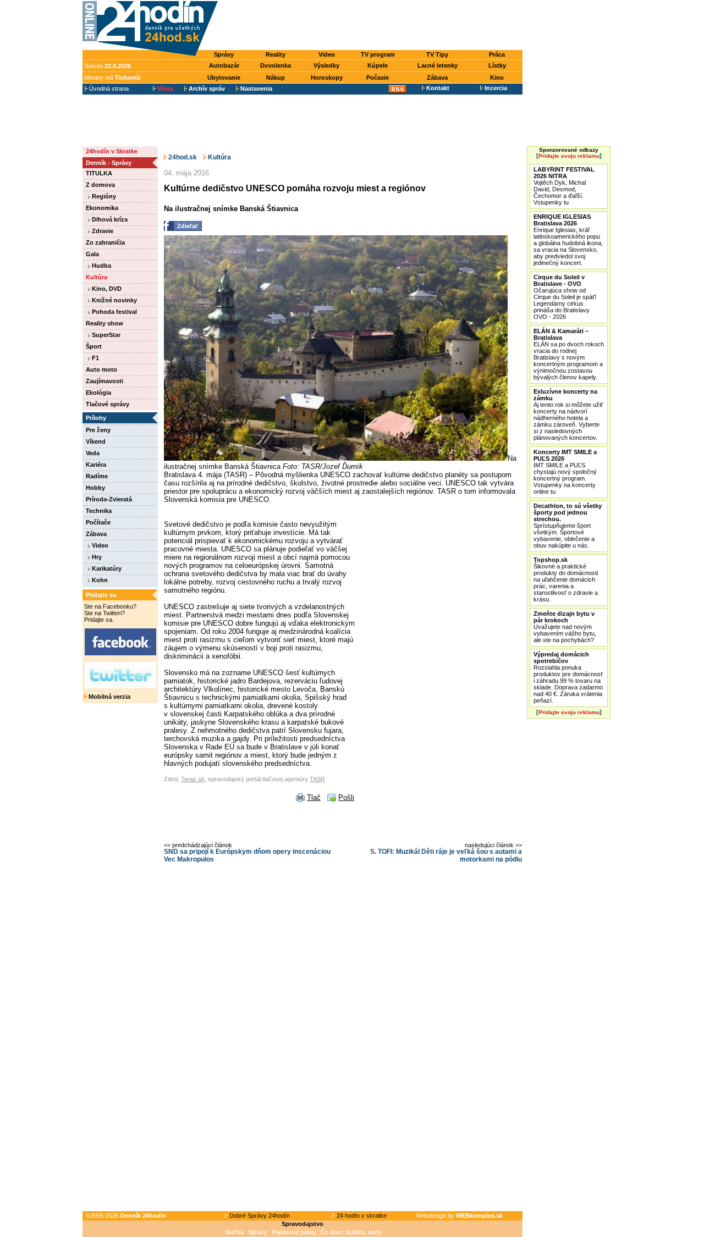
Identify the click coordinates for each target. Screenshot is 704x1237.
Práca (497, 54)
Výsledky (326, 65)
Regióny (103, 196)
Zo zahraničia (105, 242)
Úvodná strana (108, 88)
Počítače (98, 522)
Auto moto (101, 369)
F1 (94, 358)
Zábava (437, 77)
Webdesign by (459, 1215)
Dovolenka (275, 65)
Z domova (100, 184)
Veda (93, 453)
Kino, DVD (106, 288)
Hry (96, 557)
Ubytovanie (223, 77)
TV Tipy (437, 54)
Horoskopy (327, 77)
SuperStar (105, 335)
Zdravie (101, 231)
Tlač (314, 797)
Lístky (497, 65)
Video (326, 54)
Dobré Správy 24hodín (259, 1215)
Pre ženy (98, 430)
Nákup (275, 77)
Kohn (99, 580)
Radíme (97, 476)
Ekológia (98, 392)
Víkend (96, 441)
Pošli (346, 797)
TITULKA (99, 173)
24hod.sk (182, 157)
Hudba (100, 265)
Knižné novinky (113, 300)
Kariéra (96, 464)
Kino (497, 77)
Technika (99, 510)
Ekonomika (102, 208)
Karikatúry (106, 568)
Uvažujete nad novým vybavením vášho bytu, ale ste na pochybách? (565, 626)
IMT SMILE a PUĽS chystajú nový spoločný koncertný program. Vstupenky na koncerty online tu (565, 472)
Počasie (377, 77)
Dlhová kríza (109, 219)
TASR (317, 779)
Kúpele (377, 65)
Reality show (104, 323)
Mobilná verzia (108, 696)
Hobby (95, 487)
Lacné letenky (437, 65)
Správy (224, 54)
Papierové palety (294, 1232)
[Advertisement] (373, 25)
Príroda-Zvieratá (109, 499)
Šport (94, 346)
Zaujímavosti (104, 381)
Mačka (235, 1232)
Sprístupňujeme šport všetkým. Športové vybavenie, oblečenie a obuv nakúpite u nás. (568, 525)
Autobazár (224, 65)
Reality (275, 54)
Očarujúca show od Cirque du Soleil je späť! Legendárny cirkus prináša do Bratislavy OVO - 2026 (565, 297)
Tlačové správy (107, 404)
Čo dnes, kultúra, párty (351, 1232)
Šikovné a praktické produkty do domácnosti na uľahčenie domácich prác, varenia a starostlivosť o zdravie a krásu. (566, 579)
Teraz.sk (193, 779)
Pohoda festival (113, 311)
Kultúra (96, 277)
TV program (378, 54)
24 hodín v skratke (361, 1215)
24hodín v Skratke (112, 151)
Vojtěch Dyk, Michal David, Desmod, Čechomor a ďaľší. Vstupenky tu (564, 186)
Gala (92, 254)
